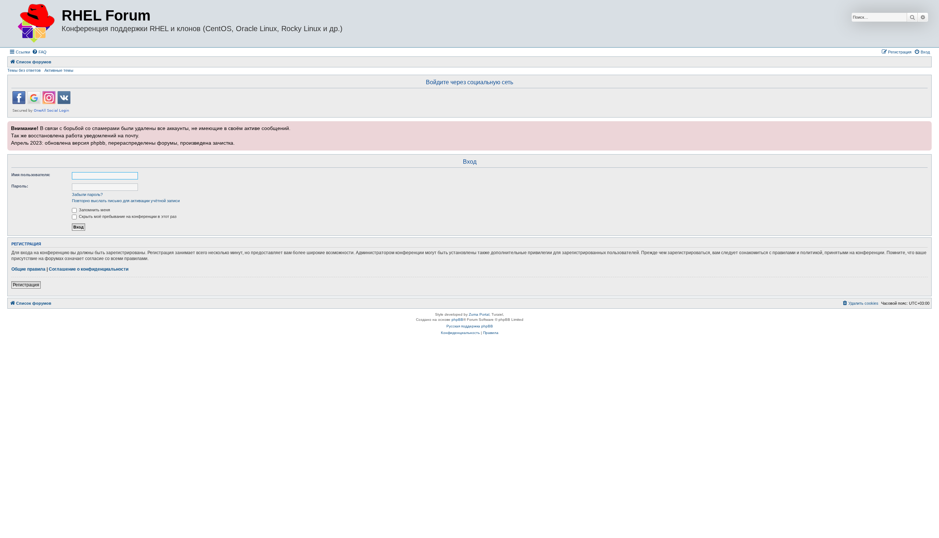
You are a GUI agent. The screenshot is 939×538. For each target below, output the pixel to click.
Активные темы (58, 70)
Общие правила (28, 269)
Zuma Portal (479, 314)
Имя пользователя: (30, 174)
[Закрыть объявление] (925, 126)
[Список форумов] (35, 23)
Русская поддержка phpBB (469, 326)
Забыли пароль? (87, 194)
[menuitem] (39, 52)
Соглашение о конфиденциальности (88, 269)
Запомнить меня (94, 210)
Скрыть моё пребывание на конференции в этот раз (127, 216)
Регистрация (26, 284)
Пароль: (19, 186)
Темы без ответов (24, 70)
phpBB (457, 320)
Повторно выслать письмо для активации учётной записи (126, 200)
